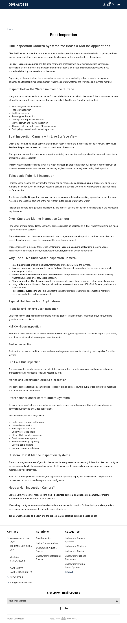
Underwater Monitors (75, 546)
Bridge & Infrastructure (47, 543)
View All (69, 572)
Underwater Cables (74, 551)
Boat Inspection (43, 538)
